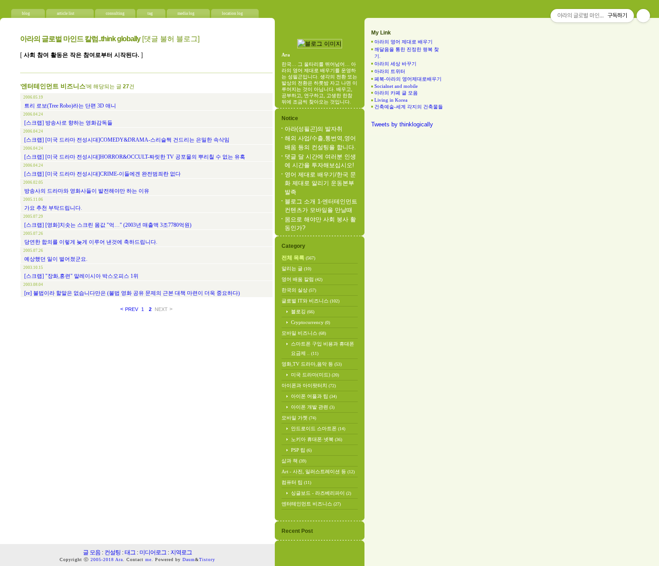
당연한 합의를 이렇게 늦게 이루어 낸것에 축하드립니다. (90, 242)
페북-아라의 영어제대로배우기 (408, 79)
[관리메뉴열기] (643, 15)
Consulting (115, 13)
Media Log (186, 13)
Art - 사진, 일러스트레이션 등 (318, 471)
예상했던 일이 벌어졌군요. (55, 259)
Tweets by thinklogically (402, 124)
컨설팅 (112, 552)
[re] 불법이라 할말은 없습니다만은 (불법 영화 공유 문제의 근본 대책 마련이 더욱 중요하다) (132, 293)
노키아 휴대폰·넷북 (316, 439)
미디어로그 (152, 552)
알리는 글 (296, 268)
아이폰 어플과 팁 (314, 396)
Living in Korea (391, 100)
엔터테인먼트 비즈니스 (311, 503)
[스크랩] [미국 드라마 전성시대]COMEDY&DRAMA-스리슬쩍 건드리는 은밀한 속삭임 (127, 140)
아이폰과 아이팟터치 (309, 385)
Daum (188, 559)
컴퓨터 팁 (296, 482)
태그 (130, 552)
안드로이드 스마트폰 (318, 428)
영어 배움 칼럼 (302, 279)
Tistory (207, 559)
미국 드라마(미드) (315, 374)
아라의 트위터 (389, 71)
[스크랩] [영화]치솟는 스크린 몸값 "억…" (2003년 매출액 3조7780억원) (107, 225)
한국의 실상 (299, 290)
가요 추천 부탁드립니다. (53, 208)
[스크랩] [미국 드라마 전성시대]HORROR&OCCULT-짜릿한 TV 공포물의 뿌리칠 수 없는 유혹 (134, 157)
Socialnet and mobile (396, 86)
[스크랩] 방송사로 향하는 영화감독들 (68, 123)
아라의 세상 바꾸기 (395, 63)
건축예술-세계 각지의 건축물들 (408, 106)
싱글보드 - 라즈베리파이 (321, 493)
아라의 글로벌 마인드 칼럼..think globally (80, 39)
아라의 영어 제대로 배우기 (403, 41)
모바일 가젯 (299, 417)
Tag (150, 13)
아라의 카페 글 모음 (396, 92)
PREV (129, 309)
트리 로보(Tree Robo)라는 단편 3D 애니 (70, 106)
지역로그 (181, 552)
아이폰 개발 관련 (312, 407)
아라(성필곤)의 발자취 (314, 128)
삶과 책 (294, 460)
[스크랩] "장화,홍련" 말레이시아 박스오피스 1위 (81, 276)
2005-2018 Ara (107, 559)
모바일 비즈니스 (304, 333)
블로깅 (302, 311)
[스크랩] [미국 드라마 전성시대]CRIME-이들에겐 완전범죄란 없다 (102, 174)
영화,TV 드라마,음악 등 (312, 364)
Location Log (232, 13)
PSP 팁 (301, 450)
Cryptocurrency (310, 322)
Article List (65, 13)
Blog (26, 13)
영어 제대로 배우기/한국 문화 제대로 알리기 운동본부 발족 (320, 183)
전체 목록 (298, 258)
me (148, 559)
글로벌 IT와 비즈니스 (310, 300)
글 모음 (91, 552)
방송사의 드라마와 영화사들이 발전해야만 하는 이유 (86, 191)
